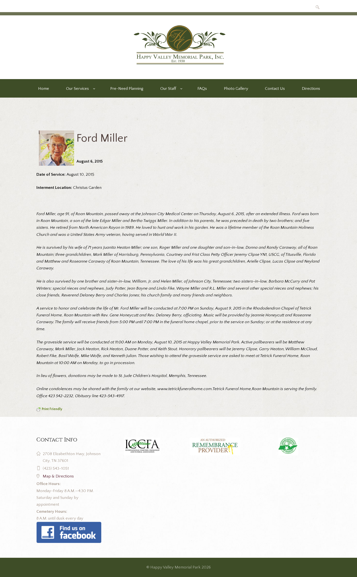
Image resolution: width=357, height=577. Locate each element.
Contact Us (275, 88)
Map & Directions (58, 476)
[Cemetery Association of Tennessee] (288, 447)
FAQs (202, 88)
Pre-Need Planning (126, 88)
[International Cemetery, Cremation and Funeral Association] (68, 525)
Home (43, 88)
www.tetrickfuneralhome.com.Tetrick (190, 389)
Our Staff (168, 88)
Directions (311, 88)
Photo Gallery (236, 88)
